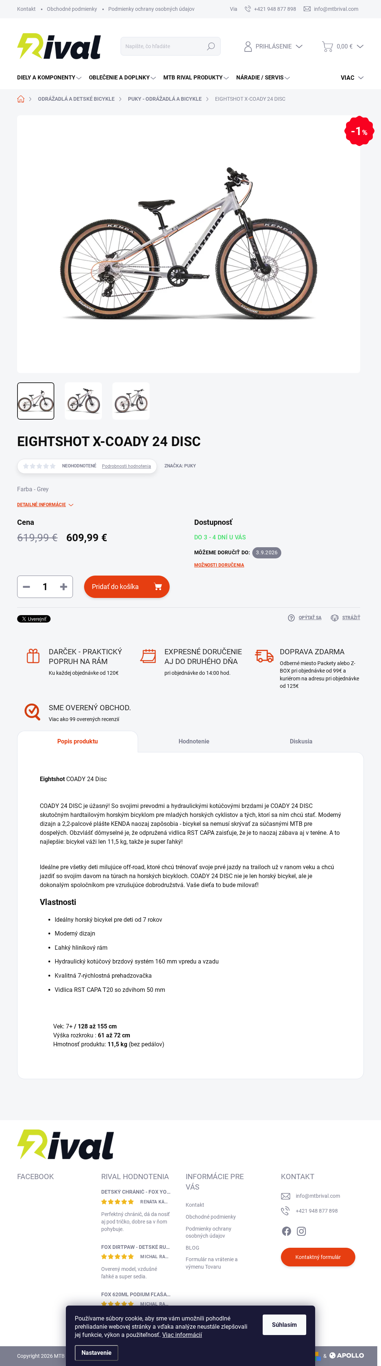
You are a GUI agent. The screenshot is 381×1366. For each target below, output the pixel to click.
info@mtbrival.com (318, 1196)
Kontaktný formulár (318, 1257)
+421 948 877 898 (317, 1211)
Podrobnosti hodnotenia (126, 466)
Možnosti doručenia (219, 565)
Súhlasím (284, 1324)
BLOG (192, 1248)
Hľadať (211, 46)
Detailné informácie (41, 504)
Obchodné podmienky (72, 9)
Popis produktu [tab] (77, 741)
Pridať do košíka (115, 586)
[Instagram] (301, 1229)
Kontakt (26, 9)
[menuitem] (50, 78)
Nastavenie (96, 1352)
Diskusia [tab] (301, 741)
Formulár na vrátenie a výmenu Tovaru (212, 1263)
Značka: (180, 466)
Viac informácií (182, 1334)
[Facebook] (286, 1229)
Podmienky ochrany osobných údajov (151, 9)
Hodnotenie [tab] (194, 741)
